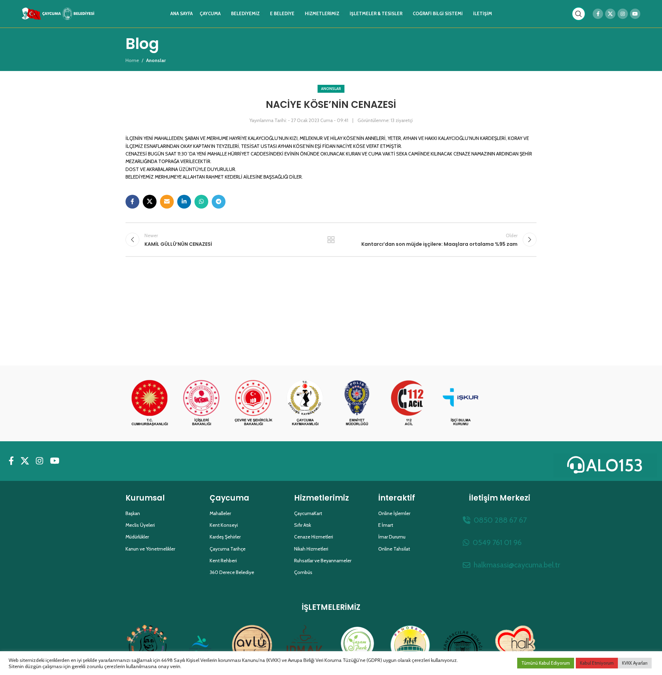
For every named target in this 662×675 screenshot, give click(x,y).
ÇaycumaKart (308, 513)
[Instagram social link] (623, 14)
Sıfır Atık (302, 525)
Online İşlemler (394, 513)
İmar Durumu (391, 537)
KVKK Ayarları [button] (635, 663)
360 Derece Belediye (232, 572)
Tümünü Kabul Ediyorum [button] (545, 663)
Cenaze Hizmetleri (313, 537)
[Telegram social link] (218, 202)
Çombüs (303, 572)
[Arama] (578, 14)
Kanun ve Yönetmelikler (150, 549)
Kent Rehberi (223, 560)
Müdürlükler (137, 537)
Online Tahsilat (394, 549)
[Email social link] (167, 202)
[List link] (499, 520)
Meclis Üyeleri (140, 525)
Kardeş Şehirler (225, 537)
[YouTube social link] (635, 14)
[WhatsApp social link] (201, 202)
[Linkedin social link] (184, 202)
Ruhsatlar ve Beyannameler (322, 560)
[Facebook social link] (598, 14)
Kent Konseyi (224, 525)
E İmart (385, 525)
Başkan (133, 513)
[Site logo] (58, 13)
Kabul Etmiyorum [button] (597, 663)
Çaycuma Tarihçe (227, 549)
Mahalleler (220, 513)
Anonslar (331, 88)
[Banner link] (150, 403)
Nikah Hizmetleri (311, 549)
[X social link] (610, 14)
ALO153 (614, 465)
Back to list (331, 239)
